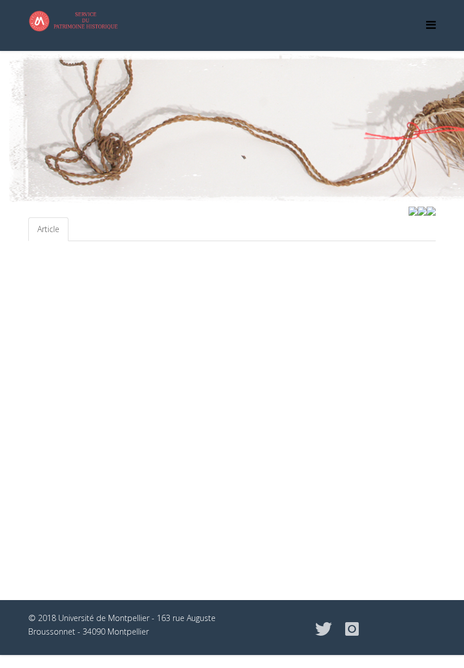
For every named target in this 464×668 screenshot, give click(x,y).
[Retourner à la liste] (422, 210)
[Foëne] (413, 210)
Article (48, 229)
